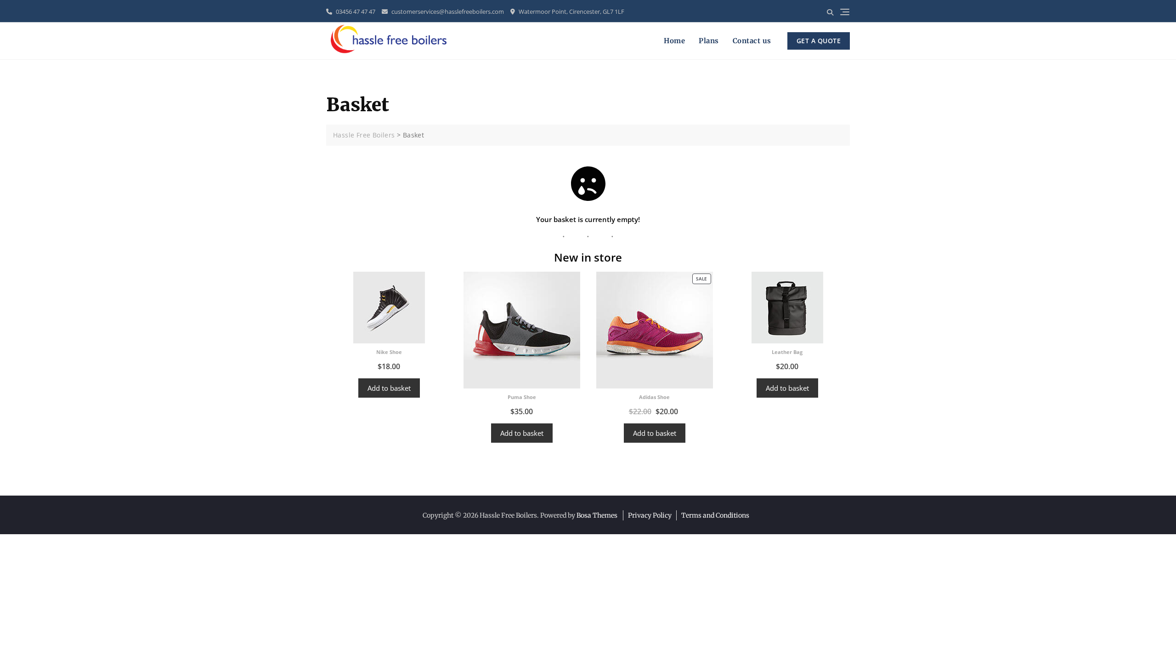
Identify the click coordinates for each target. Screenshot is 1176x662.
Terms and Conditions (715, 515)
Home (674, 40)
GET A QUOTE (819, 40)
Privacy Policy (650, 515)
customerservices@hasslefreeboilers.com (447, 11)
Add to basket (389, 388)
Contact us (752, 40)
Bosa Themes (597, 515)
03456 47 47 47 (354, 11)
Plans (709, 40)
